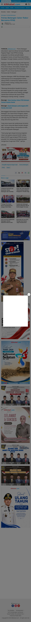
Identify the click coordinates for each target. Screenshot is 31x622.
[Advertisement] (15, 311)
